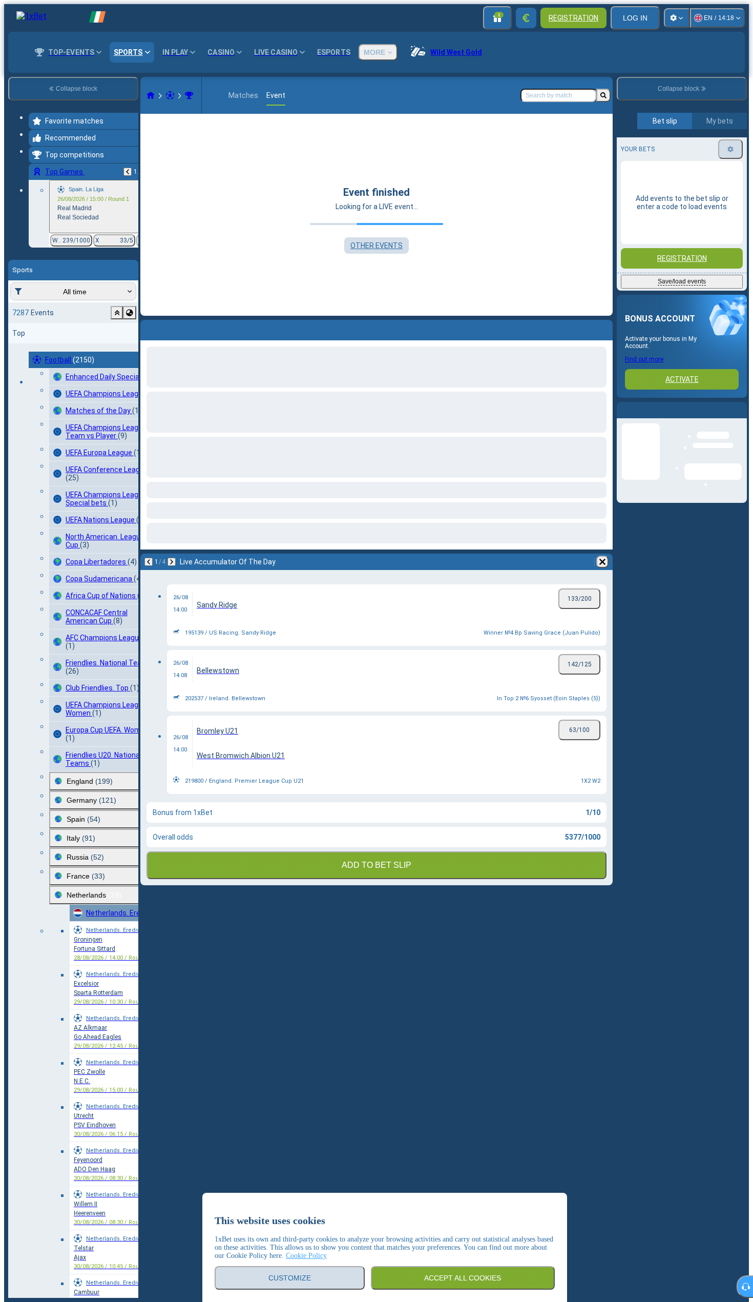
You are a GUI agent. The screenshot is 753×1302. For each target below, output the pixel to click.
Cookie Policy (306, 1255)
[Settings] (676, 18)
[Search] (603, 95)
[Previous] (127, 172)
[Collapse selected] (117, 312)
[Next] (175, 328)
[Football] (170, 95)
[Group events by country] (129, 312)
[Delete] (602, 328)
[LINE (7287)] (150, 95)
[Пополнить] (526, 18)
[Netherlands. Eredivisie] (189, 95)
